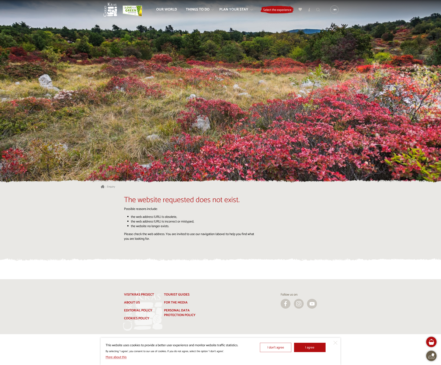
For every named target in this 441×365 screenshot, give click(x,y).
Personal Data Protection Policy (180, 313)
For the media (176, 302)
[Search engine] (318, 9)
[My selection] (300, 9)
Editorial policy (138, 310)
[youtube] (312, 304)
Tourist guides (176, 294)
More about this (116, 357)
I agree (309, 347)
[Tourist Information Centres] (309, 9)
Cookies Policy (136, 318)
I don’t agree (275, 347)
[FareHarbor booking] (431, 342)
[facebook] (286, 304)
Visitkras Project (139, 294)
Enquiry (111, 186)
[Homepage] (110, 10)
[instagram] (299, 304)
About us (132, 302)
